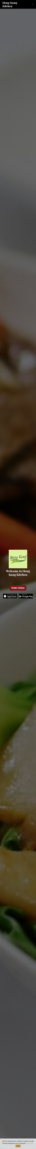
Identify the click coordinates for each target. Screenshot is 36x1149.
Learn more (29, 1143)
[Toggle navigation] (32, 4)
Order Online (18, 588)
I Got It (18, 1146)
